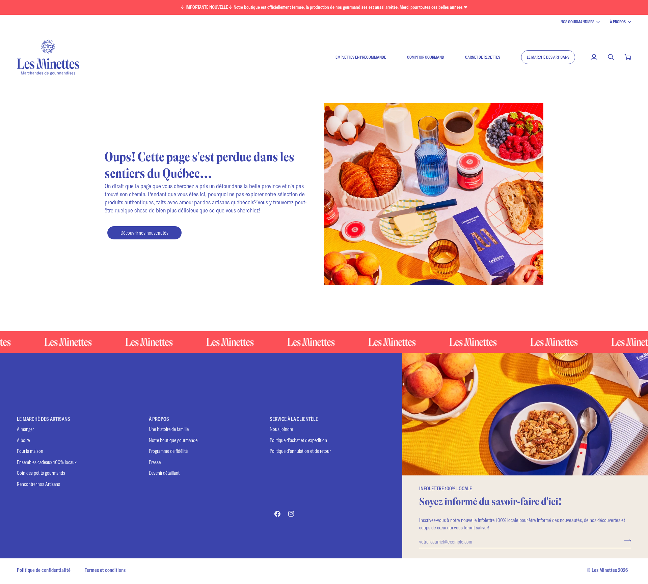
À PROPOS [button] (159, 419)
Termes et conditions (105, 570)
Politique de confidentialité (44, 570)
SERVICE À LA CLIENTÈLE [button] (294, 419)
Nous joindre (281, 429)
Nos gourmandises (577, 21)
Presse (155, 462)
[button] (548, 57)
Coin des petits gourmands (41, 473)
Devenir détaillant (164, 473)
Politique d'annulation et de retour (300, 451)
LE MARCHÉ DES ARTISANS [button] (43, 419)
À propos (618, 21)
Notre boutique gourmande (173, 440)
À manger (25, 429)
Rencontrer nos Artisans (38, 484)
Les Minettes (604, 570)
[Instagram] (291, 514)
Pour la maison (30, 451)
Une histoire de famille (169, 429)
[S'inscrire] (625, 540)
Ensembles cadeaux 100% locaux (47, 462)
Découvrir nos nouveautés (144, 233)
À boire (23, 440)
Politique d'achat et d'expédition (298, 440)
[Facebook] (277, 514)
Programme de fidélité (168, 451)
